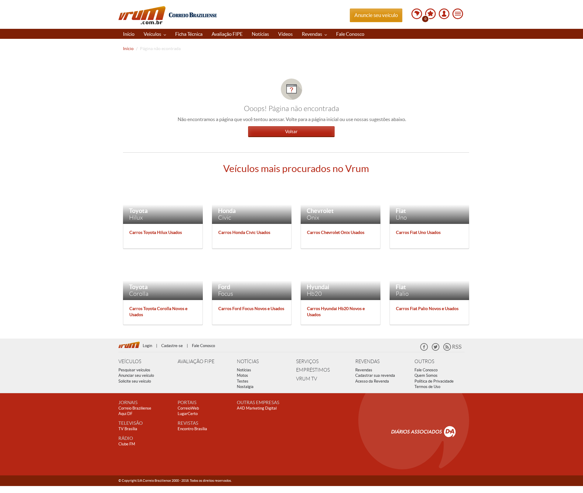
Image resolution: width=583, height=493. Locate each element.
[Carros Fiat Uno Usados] (429, 202)
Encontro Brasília (192, 429)
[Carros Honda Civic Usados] (252, 202)
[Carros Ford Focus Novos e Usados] (252, 278)
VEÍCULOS (129, 361)
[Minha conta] (444, 13)
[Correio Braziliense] (193, 14)
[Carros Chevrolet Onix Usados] (340, 202)
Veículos (153, 34)
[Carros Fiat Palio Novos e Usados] (429, 278)
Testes (242, 381)
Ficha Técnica (189, 34)
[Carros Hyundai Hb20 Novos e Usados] (340, 278)
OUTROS (424, 361)
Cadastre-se (172, 345)
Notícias (260, 34)
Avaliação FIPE (227, 34)
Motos (242, 375)
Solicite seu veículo (134, 381)
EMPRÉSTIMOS (313, 370)
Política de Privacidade (434, 381)
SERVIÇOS (307, 361)
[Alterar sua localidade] (416, 13)
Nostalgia (245, 386)
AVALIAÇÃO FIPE (196, 361)
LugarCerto (188, 413)
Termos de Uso (427, 386)
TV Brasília (127, 429)
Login (147, 345)
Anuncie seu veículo (376, 15)
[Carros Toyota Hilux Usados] (163, 202)
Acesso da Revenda (372, 381)
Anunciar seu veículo (136, 375)
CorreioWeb (188, 408)
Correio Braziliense (134, 408)
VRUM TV (306, 378)
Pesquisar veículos (134, 370)
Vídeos (285, 34)
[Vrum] (130, 344)
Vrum (141, 15)
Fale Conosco (350, 34)
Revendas (312, 34)
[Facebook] (424, 349)
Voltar (291, 131)
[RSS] (452, 349)
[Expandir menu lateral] (457, 13)
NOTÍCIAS (248, 361)
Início (129, 34)
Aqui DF (125, 413)
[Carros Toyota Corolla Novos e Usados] (163, 278)
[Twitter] (435, 349)
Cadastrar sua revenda (375, 375)
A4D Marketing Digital (257, 408)
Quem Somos (426, 375)
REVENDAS (367, 361)
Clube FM (126, 444)
